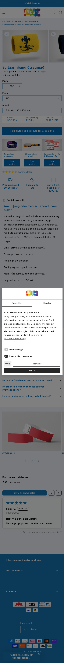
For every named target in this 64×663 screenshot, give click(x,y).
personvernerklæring (15, 338)
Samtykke (17, 303)
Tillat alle (32, 370)
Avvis (7, 364)
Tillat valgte (37, 364)
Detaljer (47, 303)
